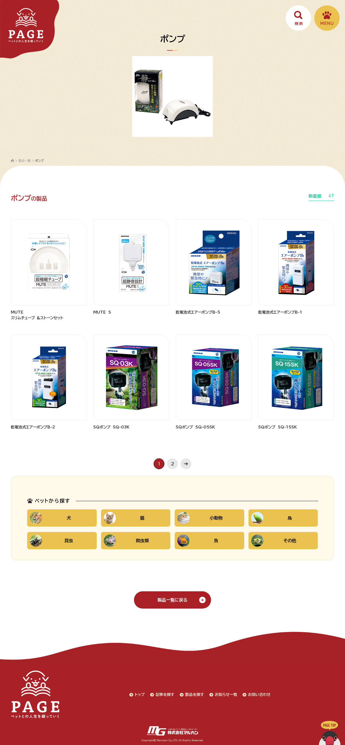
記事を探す (165, 694)
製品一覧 (24, 160)
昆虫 (68, 540)
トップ (140, 694)
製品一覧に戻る (172, 600)
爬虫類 (142, 540)
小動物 (216, 518)
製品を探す (194, 694)
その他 (290, 540)
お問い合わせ (259, 694)
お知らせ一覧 (226, 694)
